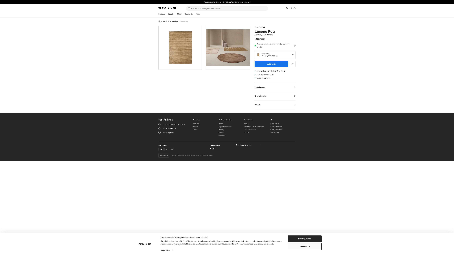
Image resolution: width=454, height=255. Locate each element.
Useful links (248, 120)
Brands (165, 21)
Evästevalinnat (163, 155)
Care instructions (250, 129)
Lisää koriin (271, 64)
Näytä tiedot (165, 250)
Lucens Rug (184, 21)
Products (196, 123)
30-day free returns (232, 2)
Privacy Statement (276, 129)
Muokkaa (303, 246)
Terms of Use (274, 123)
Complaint (221, 135)
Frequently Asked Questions (254, 126)
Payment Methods (224, 126)
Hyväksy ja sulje (304, 239)
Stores (220, 123)
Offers (195, 129)
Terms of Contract (276, 126)
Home (159, 21)
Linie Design (174, 21)
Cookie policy (274, 132)
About (246, 123)
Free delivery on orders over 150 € (214, 2)
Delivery (221, 129)
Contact (246, 132)
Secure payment (245, 2)
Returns (221, 132)
